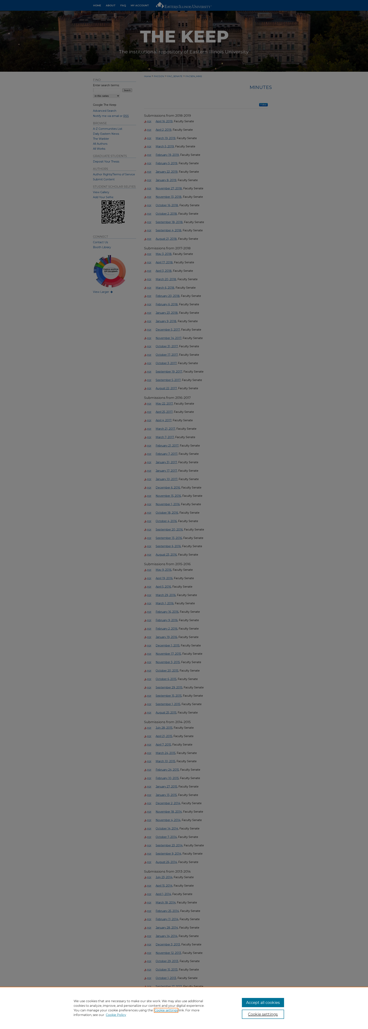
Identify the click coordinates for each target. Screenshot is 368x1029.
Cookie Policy (116, 1015)
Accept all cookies (263, 1002)
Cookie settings (166, 1010)
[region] (184, 1008)
